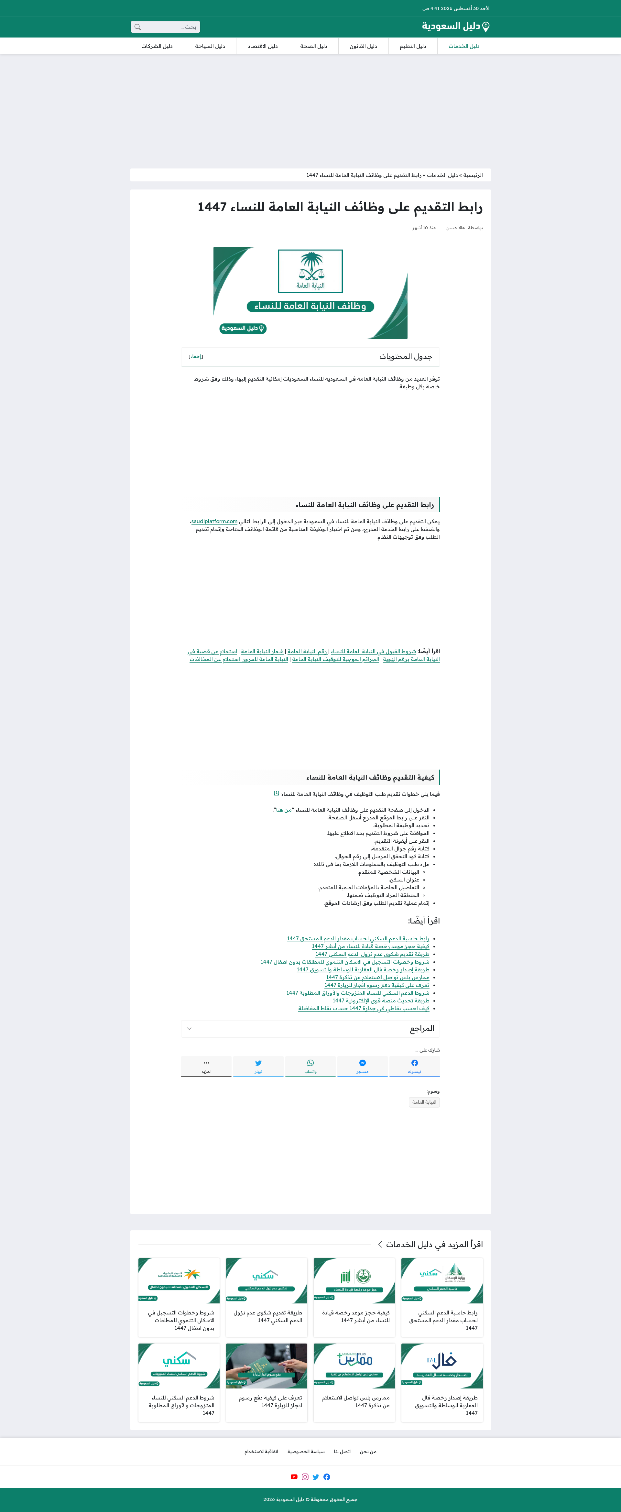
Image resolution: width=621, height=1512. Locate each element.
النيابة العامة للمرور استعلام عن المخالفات (239, 659)
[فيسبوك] (326, 1476)
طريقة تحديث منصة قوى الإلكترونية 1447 (381, 1000)
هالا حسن (455, 227)
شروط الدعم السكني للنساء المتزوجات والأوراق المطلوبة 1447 (358, 992)
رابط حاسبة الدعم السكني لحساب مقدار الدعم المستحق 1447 (358, 938)
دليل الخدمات (442, 175)
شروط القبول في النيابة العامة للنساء (373, 651)
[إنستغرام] (305, 1476)
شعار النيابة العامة (262, 651)
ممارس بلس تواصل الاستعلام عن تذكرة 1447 (378, 977)
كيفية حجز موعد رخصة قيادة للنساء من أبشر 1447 (371, 946)
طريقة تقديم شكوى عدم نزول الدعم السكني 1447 (372, 954)
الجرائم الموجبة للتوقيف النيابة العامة (335, 659)
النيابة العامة (424, 1102)
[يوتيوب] (294, 1476)
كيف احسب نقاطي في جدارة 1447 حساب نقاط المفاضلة (364, 1008)
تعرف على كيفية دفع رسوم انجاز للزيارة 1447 (377, 985)
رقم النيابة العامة (308, 651)
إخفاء (196, 356)
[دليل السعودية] (456, 27)
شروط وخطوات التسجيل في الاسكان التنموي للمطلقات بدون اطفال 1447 (345, 961)
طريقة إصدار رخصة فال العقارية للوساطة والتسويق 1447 (363, 969)
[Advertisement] (310, 107)
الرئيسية (473, 175)
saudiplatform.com (214, 521)
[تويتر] (316, 1476)
